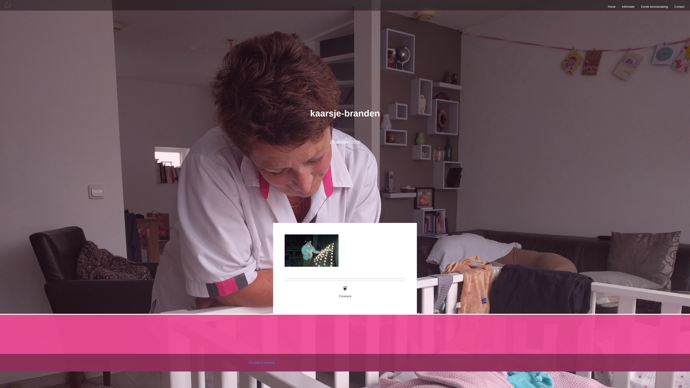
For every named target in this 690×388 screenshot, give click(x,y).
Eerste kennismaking (654, 6)
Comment (345, 296)
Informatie (628, 6)
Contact (679, 6)
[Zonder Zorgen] (11, 150)
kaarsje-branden (345, 113)
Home (612, 6)
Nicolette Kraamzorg (262, 362)
